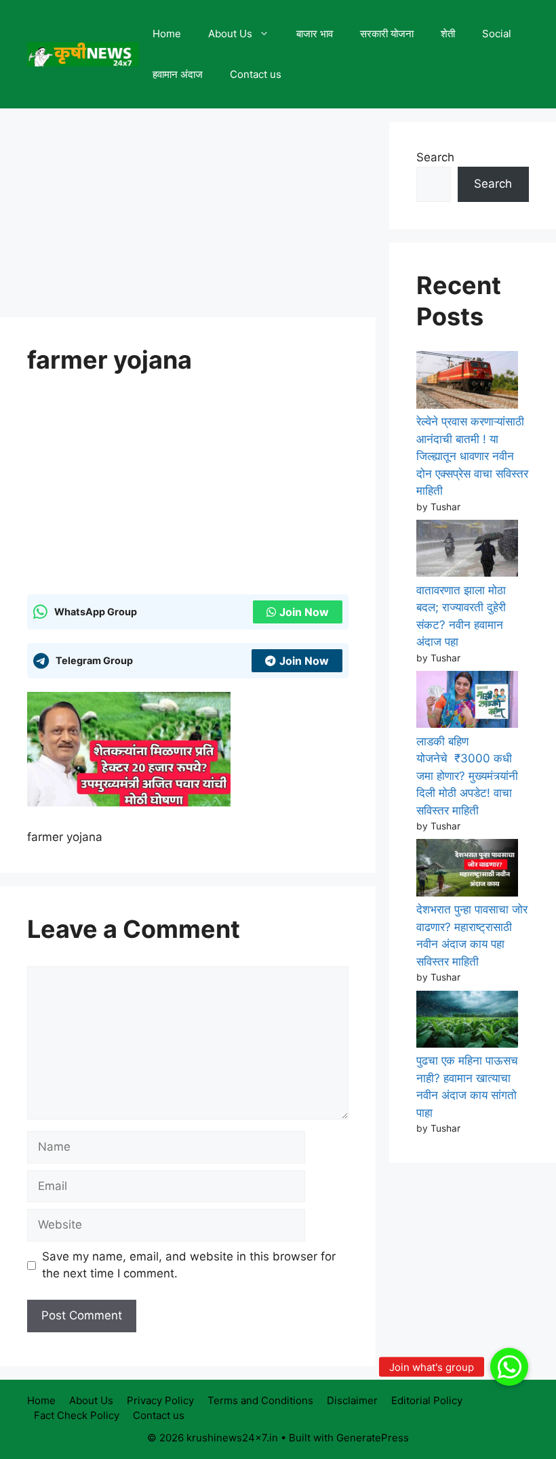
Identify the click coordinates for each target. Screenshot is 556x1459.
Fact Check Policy (76, 1415)
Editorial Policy (426, 1400)
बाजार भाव (314, 33)
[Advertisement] (188, 217)
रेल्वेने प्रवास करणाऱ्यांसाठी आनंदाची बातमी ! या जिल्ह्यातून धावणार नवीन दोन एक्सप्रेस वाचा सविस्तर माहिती (472, 456)
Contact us (255, 74)
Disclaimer (352, 1400)
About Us (230, 33)
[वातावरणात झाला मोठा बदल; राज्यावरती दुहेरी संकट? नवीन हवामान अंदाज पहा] (467, 551)
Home (167, 33)
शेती (448, 33)
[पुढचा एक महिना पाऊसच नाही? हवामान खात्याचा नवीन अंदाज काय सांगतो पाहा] (467, 1022)
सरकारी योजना (387, 33)
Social (496, 33)
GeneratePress (372, 1437)
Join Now (304, 612)
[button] (509, 1367)
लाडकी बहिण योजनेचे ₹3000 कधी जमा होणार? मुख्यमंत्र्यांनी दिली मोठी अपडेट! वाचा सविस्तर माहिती (467, 776)
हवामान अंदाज (178, 74)
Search (435, 157)
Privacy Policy (160, 1400)
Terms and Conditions (260, 1400)
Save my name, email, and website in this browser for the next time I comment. (189, 1265)
